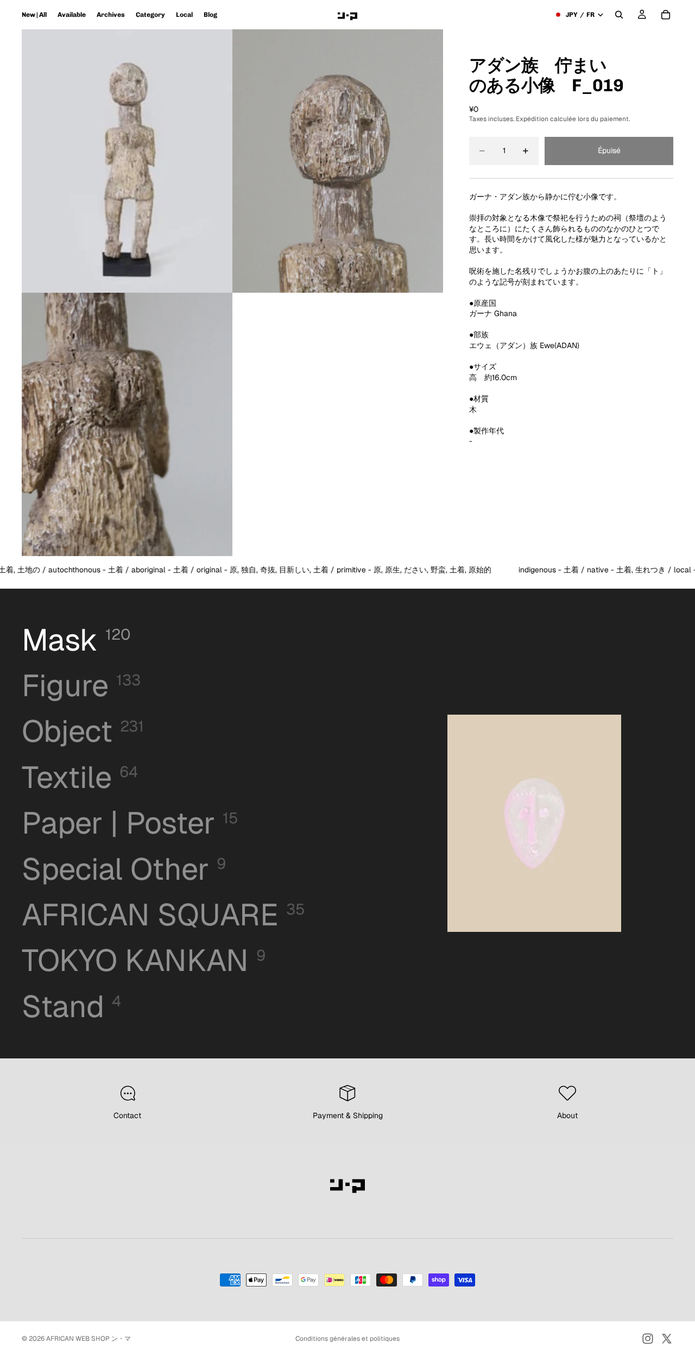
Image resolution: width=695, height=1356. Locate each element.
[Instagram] (647, 1338)
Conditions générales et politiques (347, 1338)
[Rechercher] (619, 15)
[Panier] (666, 15)
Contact (127, 1115)
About (567, 1115)
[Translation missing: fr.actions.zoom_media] (127, 161)
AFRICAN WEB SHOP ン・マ (88, 1338)
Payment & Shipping (348, 1115)
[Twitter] (666, 1338)
